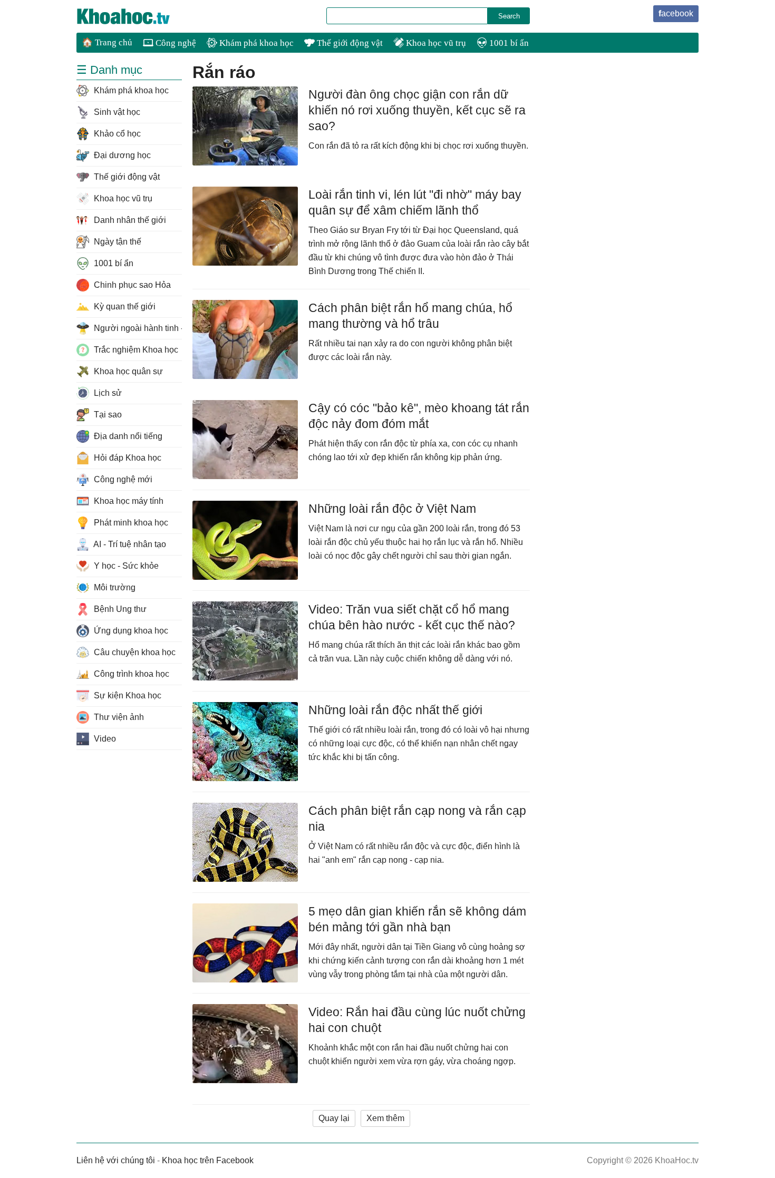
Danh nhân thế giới (129, 220)
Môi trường (113, 587)
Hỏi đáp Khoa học (126, 457)
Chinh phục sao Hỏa (131, 284)
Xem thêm (385, 1118)
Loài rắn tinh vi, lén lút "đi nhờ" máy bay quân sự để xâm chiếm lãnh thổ (414, 202)
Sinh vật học (116, 112)
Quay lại (334, 1118)
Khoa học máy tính (127, 500)
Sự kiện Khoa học (126, 695)
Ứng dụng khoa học (130, 630)
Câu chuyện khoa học (134, 652)
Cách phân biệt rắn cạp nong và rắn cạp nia (417, 818)
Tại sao (107, 414)
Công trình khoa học (130, 673)
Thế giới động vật (349, 43)
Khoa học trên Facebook (208, 1160)
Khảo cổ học (116, 133)
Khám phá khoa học (255, 43)
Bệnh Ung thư (119, 609)
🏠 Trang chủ (107, 42)
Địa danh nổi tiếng (127, 436)
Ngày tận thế (116, 241)
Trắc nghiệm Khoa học (135, 349)
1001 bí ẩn (508, 43)
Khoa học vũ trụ (435, 43)
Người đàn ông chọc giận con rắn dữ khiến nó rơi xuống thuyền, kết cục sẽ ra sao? (417, 110)
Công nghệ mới (122, 479)
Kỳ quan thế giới (124, 306)
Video (104, 738)
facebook (675, 13)
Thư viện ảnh (118, 717)
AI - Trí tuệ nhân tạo (129, 544)
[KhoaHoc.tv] (134, 16)
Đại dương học (121, 155)
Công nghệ (174, 43)
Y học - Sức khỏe (125, 565)
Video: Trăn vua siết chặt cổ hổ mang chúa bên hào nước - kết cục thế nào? (411, 617)
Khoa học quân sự (127, 371)
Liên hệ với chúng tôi (115, 1160)
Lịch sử (107, 392)
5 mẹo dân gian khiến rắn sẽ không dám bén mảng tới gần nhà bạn (417, 919)
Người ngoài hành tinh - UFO (137, 328)
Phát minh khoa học (130, 522)
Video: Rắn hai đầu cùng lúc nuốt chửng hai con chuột (417, 1020)
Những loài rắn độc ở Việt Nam (392, 508)
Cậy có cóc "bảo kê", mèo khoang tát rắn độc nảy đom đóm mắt (418, 416)
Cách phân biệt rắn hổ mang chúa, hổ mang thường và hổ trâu (410, 315)
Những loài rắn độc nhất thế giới (395, 710)
